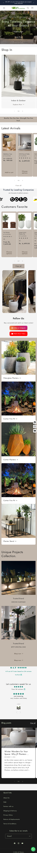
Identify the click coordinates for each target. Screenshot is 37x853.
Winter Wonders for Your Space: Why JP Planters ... (16, 753)
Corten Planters (9, 460)
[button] (4, 8)
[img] (18, 686)
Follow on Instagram (20, 328)
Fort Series (6, 232)
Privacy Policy (8, 815)
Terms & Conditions (9, 824)
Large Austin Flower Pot (22, 233)
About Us (6, 798)
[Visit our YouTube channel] (35, 430)
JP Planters (21, 852)
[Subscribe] (29, 836)
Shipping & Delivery (10, 811)
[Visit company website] (15, 199)
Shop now (17, 654)
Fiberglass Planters (11, 378)
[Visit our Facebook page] (35, 422)
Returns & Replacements (11, 819)
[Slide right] (22, 111)
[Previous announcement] (3, 2)
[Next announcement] (34, 2)
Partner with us (8, 806)
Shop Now (18, 37)
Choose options (24, 172)
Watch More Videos (20, 334)
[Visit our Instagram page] (35, 426)
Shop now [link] (17, 660)
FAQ (4, 802)
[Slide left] (14, 111)
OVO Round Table (24, 154)
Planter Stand (8, 541)
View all (18, 185)
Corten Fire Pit (9, 419)
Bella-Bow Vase (7, 154)
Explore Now (18, 32)
